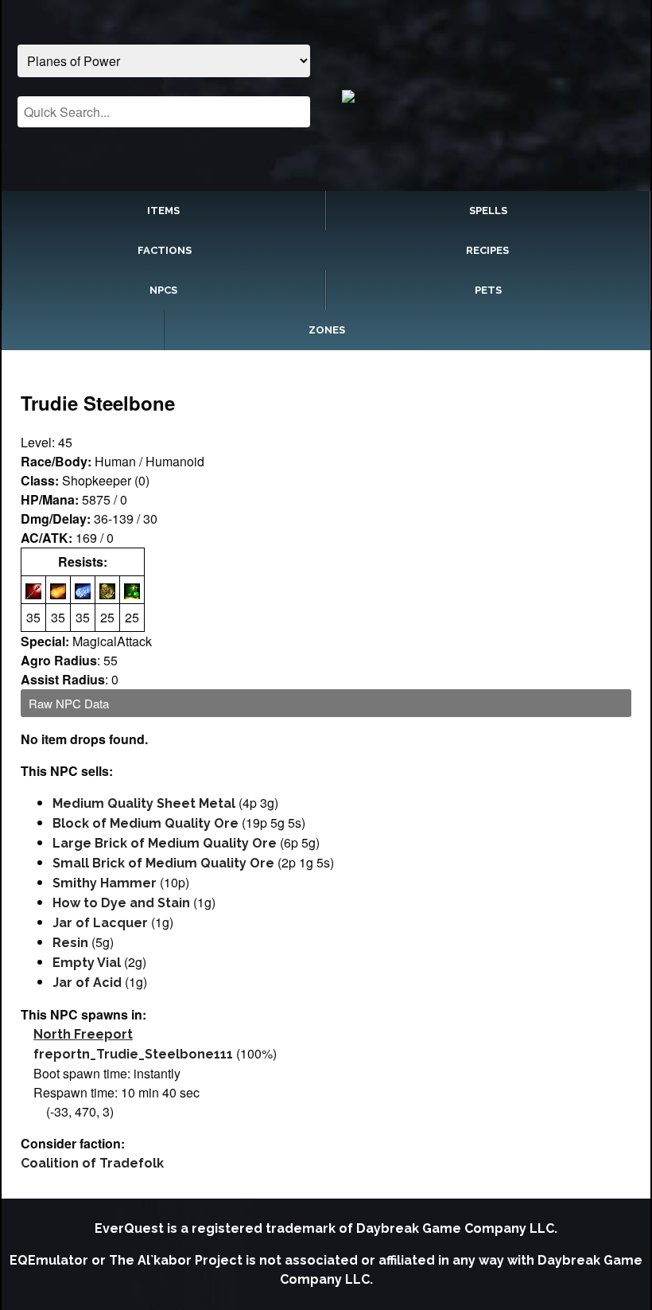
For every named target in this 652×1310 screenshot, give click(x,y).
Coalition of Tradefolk (92, 1163)
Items (163, 210)
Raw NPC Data (69, 703)
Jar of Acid (87, 982)
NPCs (163, 290)
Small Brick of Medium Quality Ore (163, 863)
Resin (70, 942)
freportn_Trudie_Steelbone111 (133, 1054)
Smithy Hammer (104, 883)
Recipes (487, 250)
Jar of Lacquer (100, 922)
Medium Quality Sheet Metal (143, 803)
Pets (488, 290)
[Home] (488, 95)
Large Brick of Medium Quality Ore (164, 843)
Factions (165, 250)
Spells (488, 210)
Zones (327, 330)
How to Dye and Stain (121, 902)
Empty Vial (86, 962)
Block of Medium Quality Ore (145, 823)
